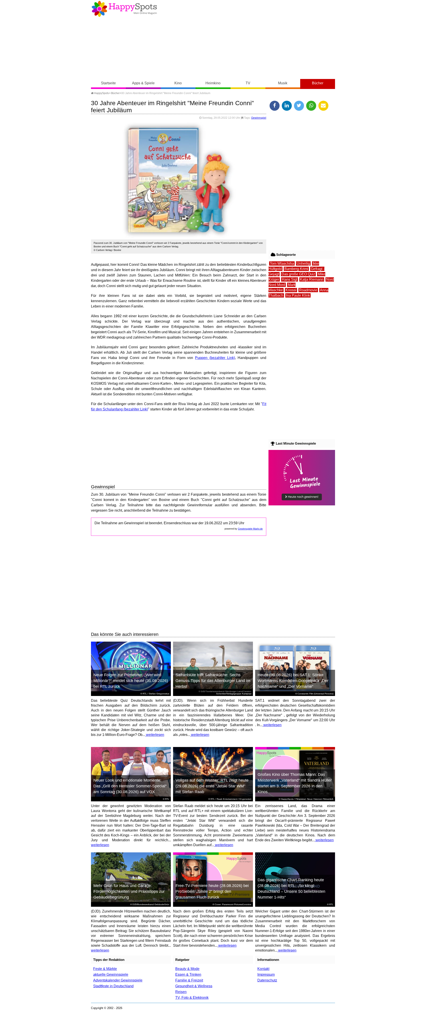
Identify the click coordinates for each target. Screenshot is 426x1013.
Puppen (201, 358)
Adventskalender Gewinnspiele (117, 980)
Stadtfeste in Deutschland (113, 986)
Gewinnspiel (258, 117)
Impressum (266, 974)
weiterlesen (154, 735)
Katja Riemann (311, 279)
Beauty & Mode (187, 969)
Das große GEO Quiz (298, 274)
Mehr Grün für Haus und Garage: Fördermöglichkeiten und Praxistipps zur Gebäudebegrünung (129, 891)
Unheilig (303, 263)
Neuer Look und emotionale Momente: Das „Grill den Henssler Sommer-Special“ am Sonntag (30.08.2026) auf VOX (130, 786)
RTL (145, 693)
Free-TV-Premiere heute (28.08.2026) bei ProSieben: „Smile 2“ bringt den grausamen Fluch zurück (212, 891)
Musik (282, 83)
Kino (178, 83)
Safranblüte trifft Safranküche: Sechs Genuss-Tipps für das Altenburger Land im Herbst (213, 681)
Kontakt (263, 969)
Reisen (181, 992)
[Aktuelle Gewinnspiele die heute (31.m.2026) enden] (301, 504)
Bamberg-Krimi (296, 269)
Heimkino (213, 83)
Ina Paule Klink (298, 295)
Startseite (108, 83)
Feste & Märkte (105, 969)
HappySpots (101, 93)
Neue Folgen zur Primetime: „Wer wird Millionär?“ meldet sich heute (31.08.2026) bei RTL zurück (130, 681)
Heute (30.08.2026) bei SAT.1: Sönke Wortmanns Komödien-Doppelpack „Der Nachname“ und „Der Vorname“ (293, 681)
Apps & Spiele (143, 83)
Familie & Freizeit (189, 980)
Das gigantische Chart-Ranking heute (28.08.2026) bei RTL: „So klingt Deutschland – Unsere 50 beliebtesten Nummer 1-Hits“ (291, 888)
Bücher (317, 83)
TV (248, 83)
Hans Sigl (289, 279)
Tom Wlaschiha (282, 263)
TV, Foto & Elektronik (192, 997)
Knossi (291, 290)
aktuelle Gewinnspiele (110, 974)
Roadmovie (308, 290)
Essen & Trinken (188, 974)
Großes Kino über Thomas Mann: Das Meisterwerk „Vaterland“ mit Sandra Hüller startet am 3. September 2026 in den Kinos (295, 783)
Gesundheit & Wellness (193, 986)
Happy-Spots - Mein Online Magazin (124, 9)
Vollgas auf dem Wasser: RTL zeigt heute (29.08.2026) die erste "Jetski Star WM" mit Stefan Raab (212, 786)
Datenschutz (267, 980)
